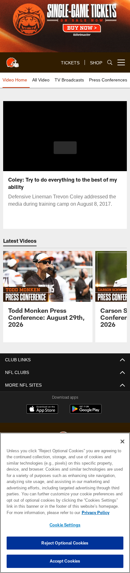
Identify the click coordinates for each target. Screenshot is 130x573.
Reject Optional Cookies (64, 542)
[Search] (109, 62)
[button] (65, 151)
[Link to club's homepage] (12, 60)
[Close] (122, 441)
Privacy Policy (41, 512)
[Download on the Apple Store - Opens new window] (42, 409)
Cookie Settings (65, 524)
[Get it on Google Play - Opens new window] (86, 412)
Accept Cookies (65, 560)
